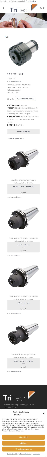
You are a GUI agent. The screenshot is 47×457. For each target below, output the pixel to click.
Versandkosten (16, 81)
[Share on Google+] (22, 125)
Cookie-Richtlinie (12, 454)
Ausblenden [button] (31, 1)
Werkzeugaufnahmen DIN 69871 (18, 114)
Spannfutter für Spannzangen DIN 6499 (23, 180)
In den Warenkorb (25, 99)
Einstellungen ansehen (24, 449)
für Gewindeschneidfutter (30, 116)
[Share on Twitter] (19, 125)
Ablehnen (23, 443)
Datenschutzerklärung (25, 454)
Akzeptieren (23, 437)
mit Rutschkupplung (14, 119)
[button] (44, 413)
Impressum (36, 454)
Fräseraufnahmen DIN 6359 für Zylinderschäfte (23, 238)
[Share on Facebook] (16, 125)
